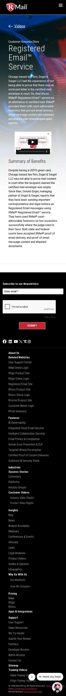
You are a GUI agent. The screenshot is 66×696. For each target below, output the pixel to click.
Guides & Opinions (18, 564)
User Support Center (20, 362)
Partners (13, 644)
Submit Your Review (19, 638)
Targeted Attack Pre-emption (24, 450)
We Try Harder (16, 633)
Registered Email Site (20, 384)
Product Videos (17, 558)
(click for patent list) (32, 692)
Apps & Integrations (20, 611)
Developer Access (18, 649)
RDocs (12, 606)
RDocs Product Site (19, 389)
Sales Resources (18, 627)
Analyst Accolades (19, 526)
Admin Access (16, 655)
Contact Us (14, 660)
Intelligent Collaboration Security (26, 433)
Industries (14, 467)
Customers (14, 476)
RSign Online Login (18, 378)
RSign (11, 602)
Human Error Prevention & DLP (25, 444)
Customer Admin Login (21, 405)
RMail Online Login (18, 367)
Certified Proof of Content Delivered (28, 455)
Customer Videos (18, 492)
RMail (11, 598)
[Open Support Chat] (57, 687)
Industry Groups (17, 487)
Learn (11, 547)
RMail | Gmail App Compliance (22, 689)
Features (13, 418)
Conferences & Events (21, 536)
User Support (15, 622)
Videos (19, 26)
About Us (13, 353)
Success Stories (18, 471)
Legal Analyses (17, 553)
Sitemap (13, 665)
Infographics (15, 569)
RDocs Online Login (19, 395)
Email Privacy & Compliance (24, 439)
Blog (10, 515)
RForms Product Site (20, 400)
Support (13, 617)
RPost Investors (17, 411)
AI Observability (17, 422)
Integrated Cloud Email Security (26, 428)
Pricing (12, 593)
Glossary (13, 542)
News (11, 520)
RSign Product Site (19, 373)
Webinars (13, 531)
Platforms (14, 482)
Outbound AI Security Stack (23, 460)
